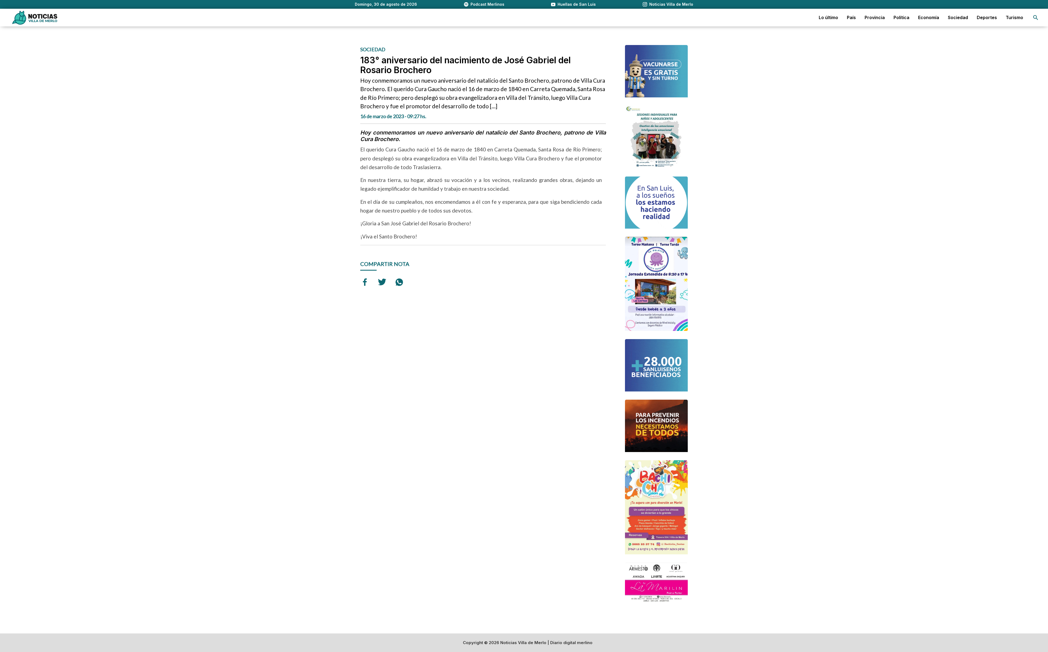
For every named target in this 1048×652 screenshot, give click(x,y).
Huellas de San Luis (577, 4)
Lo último (828, 17)
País (851, 17)
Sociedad (958, 17)
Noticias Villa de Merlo (671, 4)
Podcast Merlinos (487, 4)
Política (901, 17)
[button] (1035, 17)
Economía (928, 17)
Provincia (875, 17)
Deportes (987, 17)
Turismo (1014, 17)
